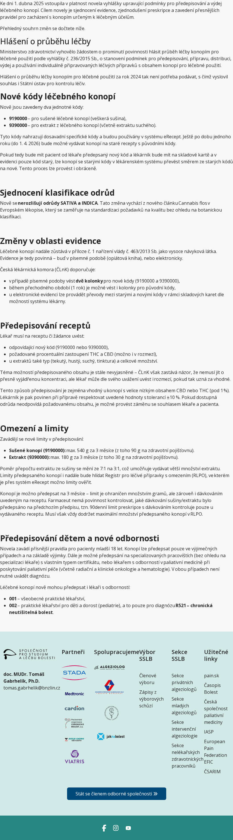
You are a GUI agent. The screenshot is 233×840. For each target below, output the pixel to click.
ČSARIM (212, 771)
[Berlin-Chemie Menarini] (74, 739)
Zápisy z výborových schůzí (151, 699)
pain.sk (211, 675)
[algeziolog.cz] (109, 670)
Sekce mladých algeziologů (184, 706)
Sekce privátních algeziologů (184, 682)
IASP (209, 732)
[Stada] (74, 672)
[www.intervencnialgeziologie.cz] (109, 689)
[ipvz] (109, 715)
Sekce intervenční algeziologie (184, 729)
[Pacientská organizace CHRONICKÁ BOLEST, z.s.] (74, 723)
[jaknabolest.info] (109, 739)
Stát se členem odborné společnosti (114, 794)
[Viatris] (74, 756)
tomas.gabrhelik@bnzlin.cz (31, 688)
